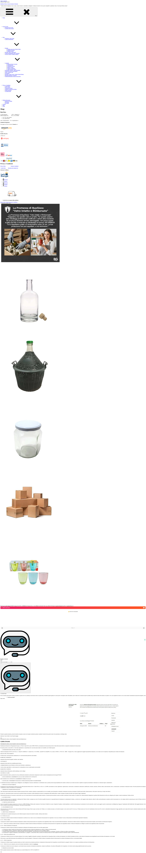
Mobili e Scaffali (10, 67)
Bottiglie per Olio (10, 51)
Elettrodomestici (10, 65)
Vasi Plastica (7, 73)
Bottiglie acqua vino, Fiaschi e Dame (14, 49)
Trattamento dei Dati (8, 88)
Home (4, 17)
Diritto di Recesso (8, 90)
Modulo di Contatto (8, 101)
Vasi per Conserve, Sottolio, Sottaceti (11, 54)
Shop (4, 37)
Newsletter (7, 103)
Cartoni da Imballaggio (9, 39)
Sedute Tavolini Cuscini (11, 69)
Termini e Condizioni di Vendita (11, 89)
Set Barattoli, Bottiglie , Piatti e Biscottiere (12, 70)
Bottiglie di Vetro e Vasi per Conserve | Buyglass (9, 3)
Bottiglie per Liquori (11, 50)
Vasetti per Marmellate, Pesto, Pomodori (12, 53)
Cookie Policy (7, 86)
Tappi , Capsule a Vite (9, 72)
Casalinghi (7, 63)
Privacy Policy (7, 87)
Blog (4, 105)
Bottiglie (6, 48)
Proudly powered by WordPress (11, 202)
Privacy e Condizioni (6, 85)
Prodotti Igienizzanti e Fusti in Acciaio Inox (13, 76)
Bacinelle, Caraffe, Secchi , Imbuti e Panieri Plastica (14, 74)
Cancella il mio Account (9, 28)
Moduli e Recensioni (6, 100)
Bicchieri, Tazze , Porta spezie (10, 52)
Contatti (4, 104)
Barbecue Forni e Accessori (12, 64)
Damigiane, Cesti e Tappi (9, 38)
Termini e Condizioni (14, 166)
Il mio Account (5, 26)
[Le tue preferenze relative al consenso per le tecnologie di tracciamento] (145, 640)
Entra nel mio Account (9, 27)
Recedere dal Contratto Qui (13, 168)
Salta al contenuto (3, 0)
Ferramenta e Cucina (11, 66)
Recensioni (7, 102)
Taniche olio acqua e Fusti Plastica (11, 71)
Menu (36, 15)
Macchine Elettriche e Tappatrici (11, 75)
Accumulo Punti (8, 91)
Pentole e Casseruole (11, 68)
